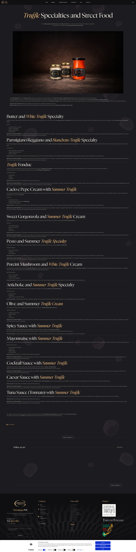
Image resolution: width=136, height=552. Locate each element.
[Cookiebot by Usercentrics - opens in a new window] (31, 550)
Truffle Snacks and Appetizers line (43, 170)
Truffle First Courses (105, 101)
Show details (79, 549)
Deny (103, 548)
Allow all (102, 542)
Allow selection (103, 545)
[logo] (4, 1)
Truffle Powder (26, 201)
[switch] (54, 550)
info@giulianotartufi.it (43, 518)
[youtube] (42, 523)
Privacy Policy (15, 528)
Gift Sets (23, 415)
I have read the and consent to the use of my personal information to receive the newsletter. (20, 529)
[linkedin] (44, 523)
